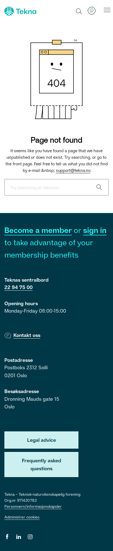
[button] (79, 11)
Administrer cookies (21, 517)
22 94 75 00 (18, 287)
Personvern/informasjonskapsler (33, 506)
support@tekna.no (73, 170)
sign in (94, 230)
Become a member (38, 230)
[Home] (19, 11)
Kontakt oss (26, 335)
